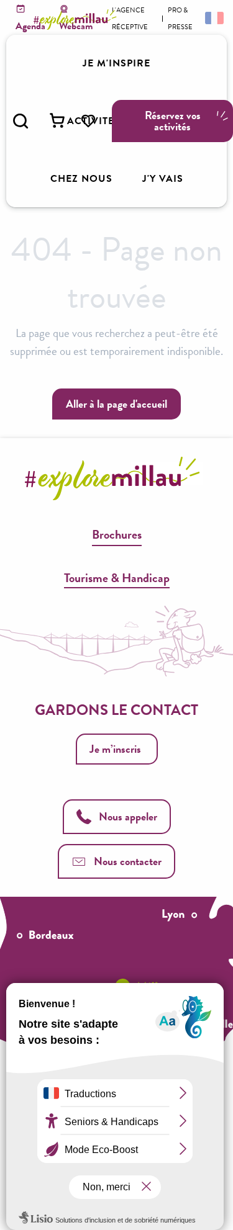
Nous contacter (128, 861)
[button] (20, 121)
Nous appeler (128, 816)
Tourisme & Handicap (117, 577)
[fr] (213, 17)
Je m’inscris (115, 748)
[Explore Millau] (77, 19)
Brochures (117, 534)
